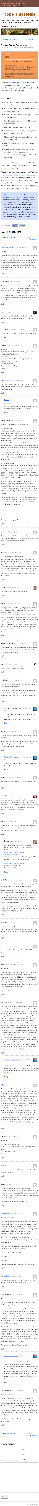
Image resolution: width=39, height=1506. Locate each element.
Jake (2, 1085)
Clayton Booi (5, 1213)
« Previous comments (8, 237)
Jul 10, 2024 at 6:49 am (16, 880)
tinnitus (3, 188)
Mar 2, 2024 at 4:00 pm (12, 312)
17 (20, 237)
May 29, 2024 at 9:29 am (17, 796)
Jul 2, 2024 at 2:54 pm (10, 821)
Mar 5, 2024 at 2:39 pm (13, 345)
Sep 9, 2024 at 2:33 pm (18, 329)
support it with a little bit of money (15, 197)
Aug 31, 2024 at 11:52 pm (13, 1184)
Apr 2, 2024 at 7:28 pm (14, 552)
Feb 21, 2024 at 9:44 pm (20, 247)
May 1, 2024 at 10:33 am (11, 664)
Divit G (6, 400)
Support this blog (10, 26)
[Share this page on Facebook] (15, 225)
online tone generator (16, 82)
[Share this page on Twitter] (22, 225)
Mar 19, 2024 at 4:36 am (17, 420)
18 (22, 237)
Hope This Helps (19, 14)
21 (29, 237)
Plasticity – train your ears (10, 39)
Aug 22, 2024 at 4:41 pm (12, 1166)
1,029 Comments (18, 47)
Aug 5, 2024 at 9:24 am (16, 1002)
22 (31, 237)
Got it (19, 5)
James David (5, 380)
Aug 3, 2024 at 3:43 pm (17, 964)
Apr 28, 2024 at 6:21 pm (21, 643)
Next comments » (32, 239)
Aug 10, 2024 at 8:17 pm (13, 1136)
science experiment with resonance (17, 175)
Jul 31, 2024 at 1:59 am (11, 946)
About (18, 23)
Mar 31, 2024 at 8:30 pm (14, 532)
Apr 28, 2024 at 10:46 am (13, 603)
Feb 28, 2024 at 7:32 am (16, 282)
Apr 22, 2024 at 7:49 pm (12, 587)
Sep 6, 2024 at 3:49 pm (17, 1276)
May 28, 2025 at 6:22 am (17, 400)
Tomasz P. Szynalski (11, 708)
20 (26, 237)
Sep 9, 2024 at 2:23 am (18, 1390)
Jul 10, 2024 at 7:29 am (15, 923)
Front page (7, 23)
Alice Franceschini (7, 247)
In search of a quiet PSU (29, 39)
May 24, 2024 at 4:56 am (13, 777)
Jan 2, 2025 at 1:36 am (16, 841)
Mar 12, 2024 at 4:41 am (17, 380)
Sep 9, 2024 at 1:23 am (18, 1294)
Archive (27, 23)
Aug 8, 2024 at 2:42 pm (11, 1085)
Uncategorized (28, 47)
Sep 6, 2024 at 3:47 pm (17, 1213)
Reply (2, 273)
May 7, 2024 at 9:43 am (16, 680)
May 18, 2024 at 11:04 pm (13, 731)
